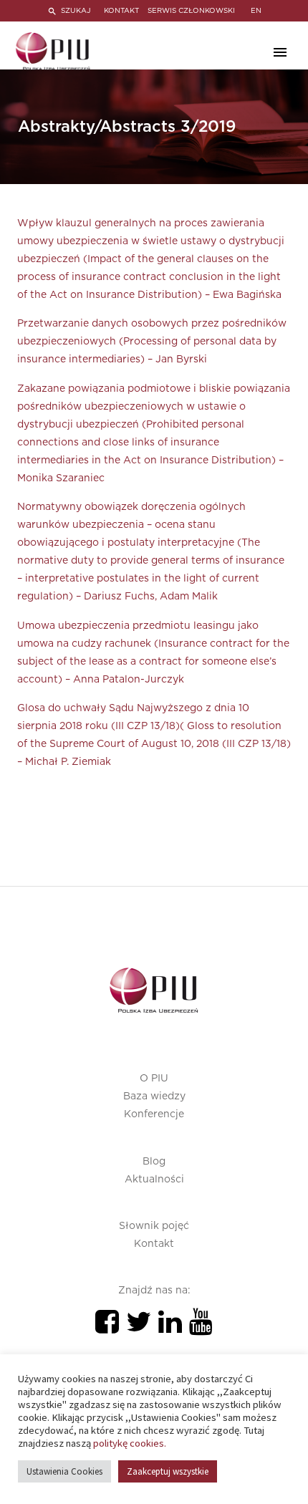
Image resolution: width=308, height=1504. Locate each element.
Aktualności (154, 1180)
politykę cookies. (129, 1443)
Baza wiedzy (154, 1096)
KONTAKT (121, 10)
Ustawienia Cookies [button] (64, 1471)
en (256, 10)
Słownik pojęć (154, 1226)
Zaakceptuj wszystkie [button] (167, 1471)
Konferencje (154, 1114)
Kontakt (154, 1244)
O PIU (154, 1079)
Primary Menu (280, 52)
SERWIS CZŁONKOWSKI (191, 10)
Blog (154, 1162)
